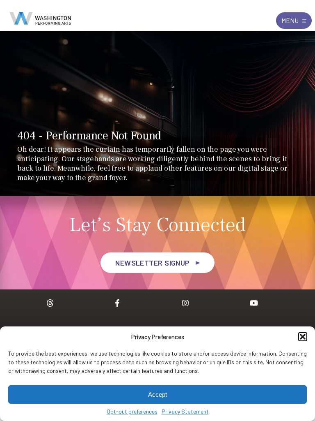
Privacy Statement (185, 411)
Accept (157, 394)
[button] (303, 337)
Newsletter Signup (152, 262)
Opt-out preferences (132, 411)
